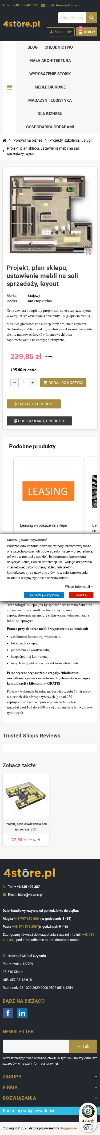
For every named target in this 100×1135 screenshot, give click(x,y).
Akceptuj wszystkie (44, 595)
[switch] (88, 1127)
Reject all (81, 595)
